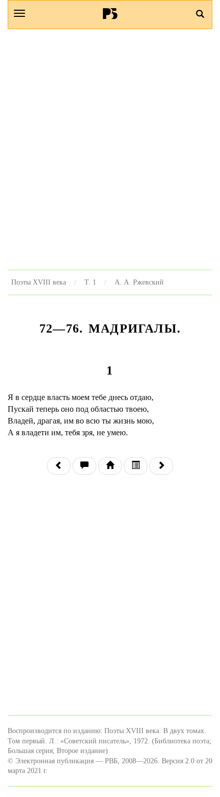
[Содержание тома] (110, 466)
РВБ (110, 13)
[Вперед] (161, 466)
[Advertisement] (110, 149)
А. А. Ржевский (139, 282)
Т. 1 (90, 282)
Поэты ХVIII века (38, 282)
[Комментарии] (84, 466)
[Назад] (59, 466)
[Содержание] (135, 466)
